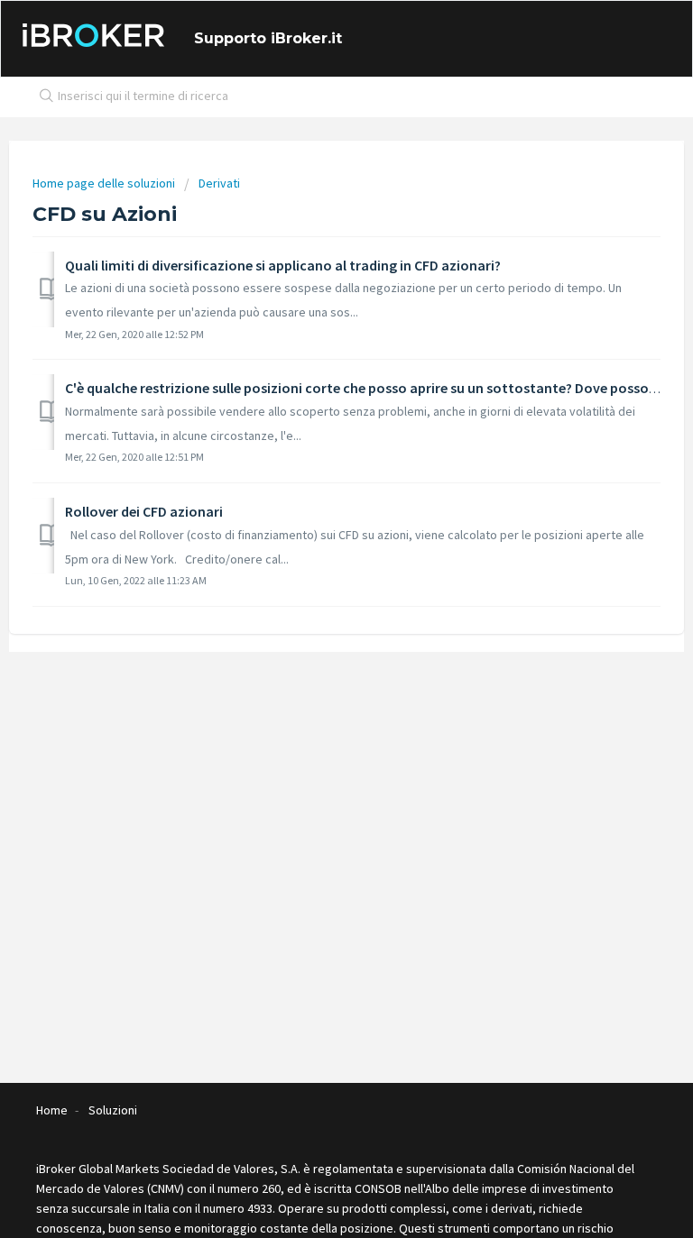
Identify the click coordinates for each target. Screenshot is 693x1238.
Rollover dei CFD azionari (144, 511)
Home (52, 1110)
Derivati (219, 183)
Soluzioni (112, 1110)
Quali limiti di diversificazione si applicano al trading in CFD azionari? (283, 265)
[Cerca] (42, 97)
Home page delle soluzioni (105, 183)
